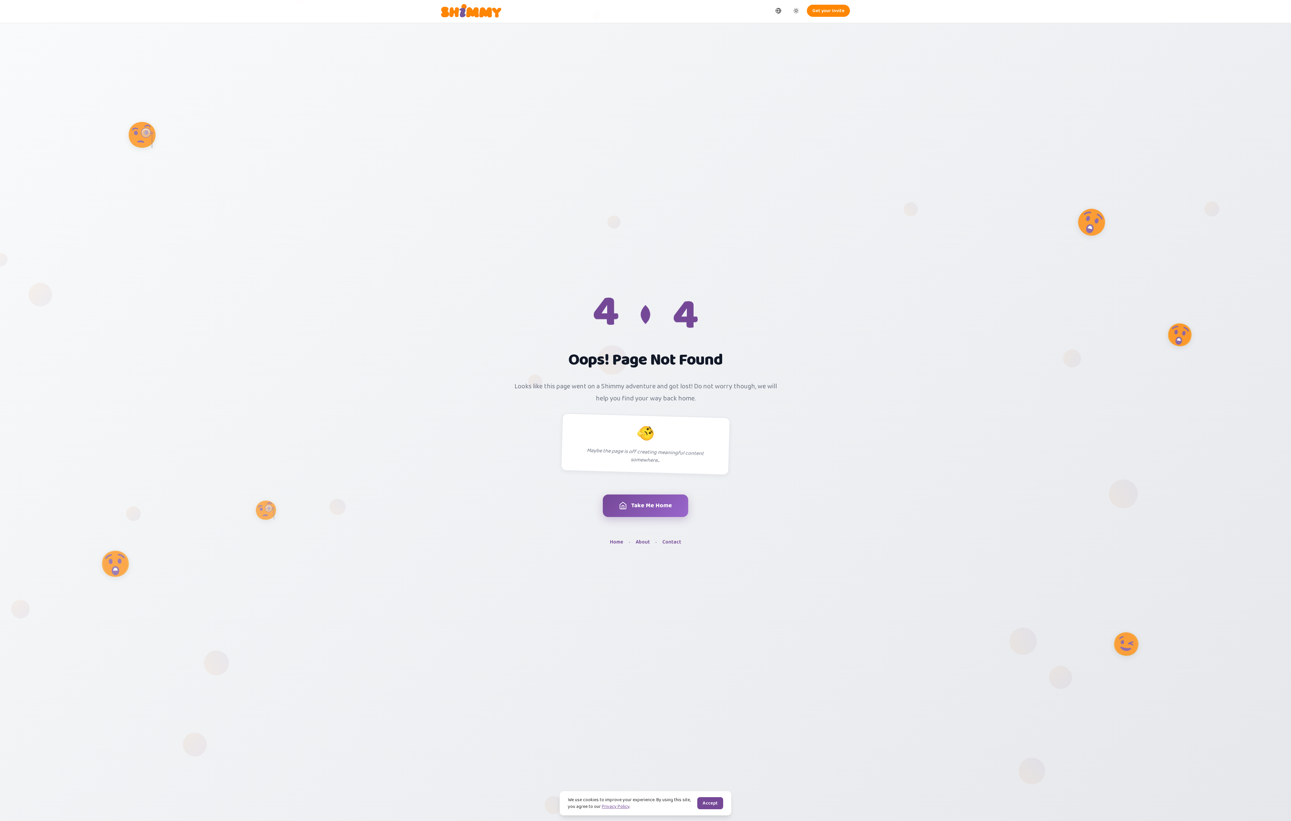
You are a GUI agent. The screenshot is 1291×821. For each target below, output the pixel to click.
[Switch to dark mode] (796, 10)
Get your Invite (828, 10)
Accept (710, 803)
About (643, 542)
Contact (671, 542)
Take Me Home (651, 505)
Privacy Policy (615, 806)
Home (616, 542)
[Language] (778, 10)
